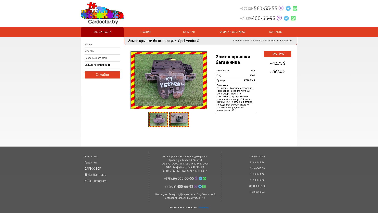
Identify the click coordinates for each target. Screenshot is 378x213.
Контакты (275, 32)
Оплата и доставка (232, 32)
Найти (104, 75)
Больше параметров (96, 65)
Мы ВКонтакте (96, 174)
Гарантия (189, 32)
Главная (146, 32)
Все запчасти (102, 32)
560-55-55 (258, 8)
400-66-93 (258, 18)
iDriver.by (203, 207)
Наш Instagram (97, 180)
